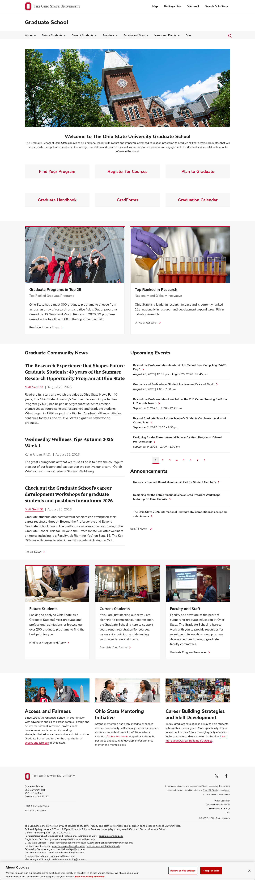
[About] (34, 36)
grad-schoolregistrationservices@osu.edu (72, 839)
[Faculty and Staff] (146, 36)
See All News (33, 552)
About (29, 35)
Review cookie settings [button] (219, 808)
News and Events (165, 35)
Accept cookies (211, 870)
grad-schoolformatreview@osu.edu (114, 842)
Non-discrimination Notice (218, 804)
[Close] (249, 870)
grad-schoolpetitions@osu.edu (68, 846)
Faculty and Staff (134, 35)
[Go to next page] (204, 460)
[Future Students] (63, 36)
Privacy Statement (222, 800)
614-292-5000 (210, 790)
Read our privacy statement (89, 876)
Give (188, 35)
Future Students (52, 35)
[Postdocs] (115, 36)
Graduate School (46, 22)
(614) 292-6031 (61, 832)
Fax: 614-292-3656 (35, 810)
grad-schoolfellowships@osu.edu (67, 849)
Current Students (82, 35)
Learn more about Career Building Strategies (196, 738)
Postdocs (108, 35)
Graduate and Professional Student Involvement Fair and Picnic (173, 384)
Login (227, 812)
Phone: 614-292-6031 (37, 805)
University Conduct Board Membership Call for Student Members (174, 482)
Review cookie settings (183, 870)
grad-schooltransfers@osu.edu (103, 846)
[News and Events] (178, 36)
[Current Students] (95, 36)
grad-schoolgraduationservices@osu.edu (72, 842)
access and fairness (37, 742)
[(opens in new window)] (50, 776)
